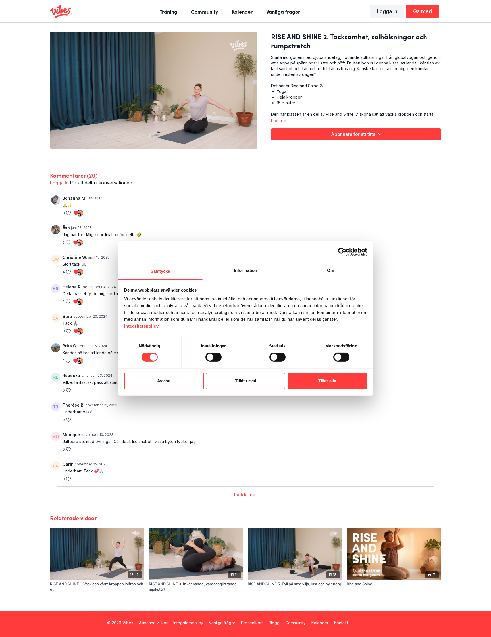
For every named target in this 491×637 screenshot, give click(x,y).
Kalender (319, 622)
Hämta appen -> (368, 622)
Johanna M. (74, 198)
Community (295, 622)
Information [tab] (245, 270)
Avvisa (163, 380)
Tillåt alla (327, 380)
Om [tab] (330, 270)
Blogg (274, 622)
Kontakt (341, 622)
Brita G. (70, 346)
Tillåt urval (245, 380)
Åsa (66, 227)
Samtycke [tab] (160, 271)
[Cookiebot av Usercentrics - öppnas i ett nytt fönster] (342, 251)
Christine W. (75, 257)
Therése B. (73, 405)
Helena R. (72, 286)
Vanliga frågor (222, 622)
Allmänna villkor (153, 622)
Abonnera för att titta (353, 134)
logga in (59, 183)
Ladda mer (245, 494)
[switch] (213, 357)
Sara (67, 316)
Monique (71, 434)
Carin (68, 464)
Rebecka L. (74, 375)
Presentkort (252, 622)
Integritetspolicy (188, 622)
